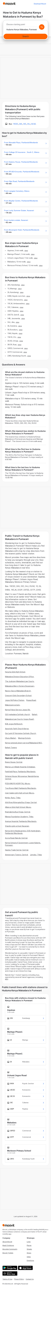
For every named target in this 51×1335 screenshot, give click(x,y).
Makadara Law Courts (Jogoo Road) (19, 719)
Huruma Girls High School (15, 672)
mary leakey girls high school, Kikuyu (19, 793)
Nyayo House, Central (13, 762)
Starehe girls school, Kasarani (17, 826)
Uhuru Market (10, 738)
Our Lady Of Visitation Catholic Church (20, 733)
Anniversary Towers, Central (16, 855)
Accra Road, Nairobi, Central (16, 838)
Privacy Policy (19, 1279)
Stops (29, 1253)
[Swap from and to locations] (41, 27)
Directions (30, 1260)
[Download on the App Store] (25, 1268)
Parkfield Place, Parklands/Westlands (20, 772)
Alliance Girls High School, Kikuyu (18, 807)
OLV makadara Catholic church (17, 714)
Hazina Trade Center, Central (16, 850)
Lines (29, 1242)
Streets (29, 1249)
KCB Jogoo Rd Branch (13, 724)
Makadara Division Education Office (19, 677)
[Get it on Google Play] (9, 1268)
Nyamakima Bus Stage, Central (17, 812)
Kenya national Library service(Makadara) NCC (23, 743)
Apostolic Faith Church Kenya (17, 729)
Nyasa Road (31, 700)
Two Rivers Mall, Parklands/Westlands (20, 788)
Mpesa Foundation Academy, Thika (19, 817)
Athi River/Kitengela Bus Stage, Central (21, 802)
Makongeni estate (12, 705)
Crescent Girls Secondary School (18, 696)
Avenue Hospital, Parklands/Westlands (20, 821)
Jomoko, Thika (36, 855)
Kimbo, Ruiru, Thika (12, 798)
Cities (29, 1257)
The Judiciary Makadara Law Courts (19, 681)
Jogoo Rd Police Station (14, 700)
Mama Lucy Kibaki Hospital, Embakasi (20, 767)
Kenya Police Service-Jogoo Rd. (17, 710)
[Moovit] (9, 3)
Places (29, 1245)
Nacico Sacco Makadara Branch (18, 691)
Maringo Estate (24, 738)
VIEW (26, 251)
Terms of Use (7, 1279)
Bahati (34, 714)
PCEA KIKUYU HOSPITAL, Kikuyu (17, 784)
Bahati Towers (11, 748)
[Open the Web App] (9, 1273)
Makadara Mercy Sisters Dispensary (19, 686)
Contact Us (30, 1279)
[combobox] (25, 25)
